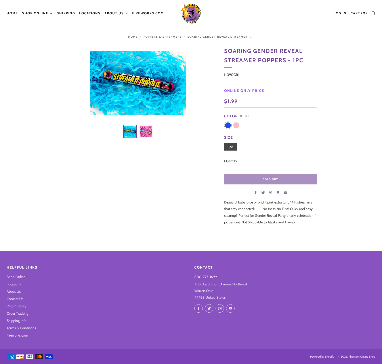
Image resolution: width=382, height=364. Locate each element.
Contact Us (15, 299)
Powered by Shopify (322, 356)
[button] (130, 131)
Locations (90, 13)
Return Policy (16, 306)
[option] (138, 82)
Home (12, 13)
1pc (230, 147)
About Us (114, 13)
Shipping (66, 13)
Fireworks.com (148, 13)
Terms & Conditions (21, 328)
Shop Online (35, 13)
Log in (340, 13)
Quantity (230, 161)
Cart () (359, 13)
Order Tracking (17, 313)
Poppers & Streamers (162, 36)
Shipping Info (17, 321)
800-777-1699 (205, 277)
